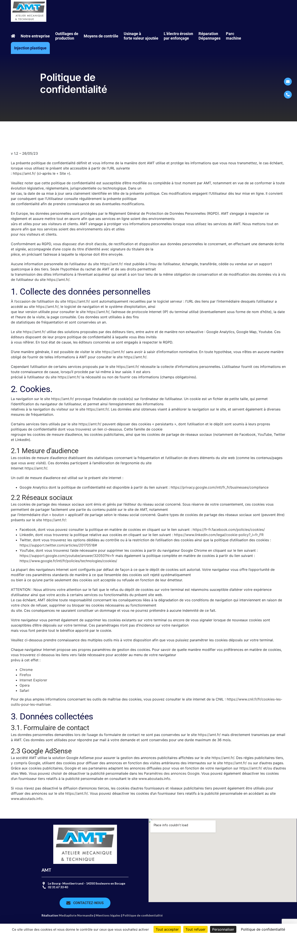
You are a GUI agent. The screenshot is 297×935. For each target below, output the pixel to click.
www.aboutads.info (154, 778)
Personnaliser (223, 929)
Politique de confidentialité (143, 915)
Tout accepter (167, 929)
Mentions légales (108, 915)
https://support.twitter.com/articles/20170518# (58, 545)
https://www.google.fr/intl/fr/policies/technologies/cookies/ (68, 561)
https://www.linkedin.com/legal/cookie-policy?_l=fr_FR (218, 535)
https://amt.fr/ (24, 173)
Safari (24, 690)
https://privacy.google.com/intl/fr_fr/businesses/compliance (220, 487)
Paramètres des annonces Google (171, 773)
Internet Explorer (33, 680)
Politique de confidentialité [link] (263, 929)
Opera (25, 685)
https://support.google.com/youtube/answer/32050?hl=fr (67, 555)
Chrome (26, 669)
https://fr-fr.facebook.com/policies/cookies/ (228, 529)
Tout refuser (195, 929)
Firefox (25, 675)
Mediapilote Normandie (76, 915)
